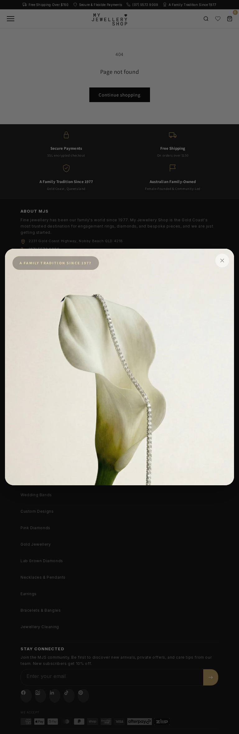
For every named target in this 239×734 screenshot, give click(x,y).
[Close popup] (222, 260)
